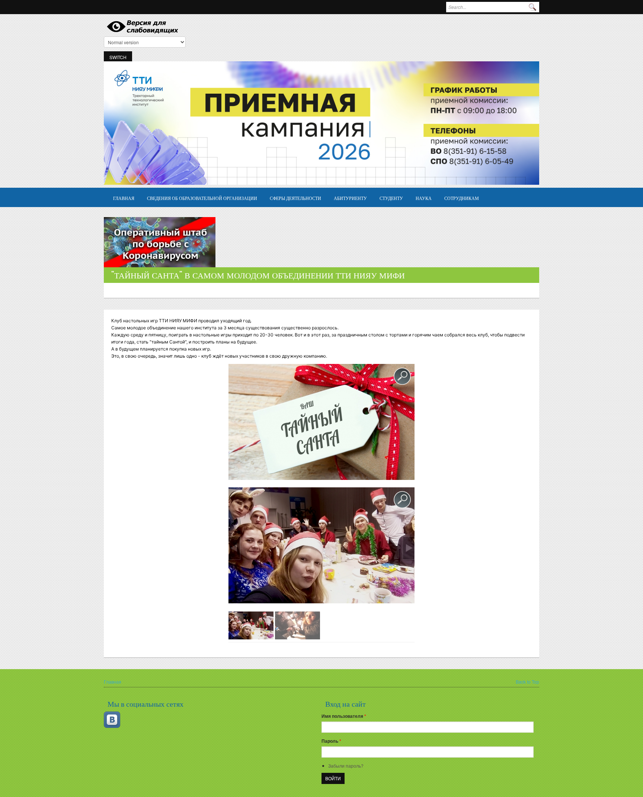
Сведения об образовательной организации (202, 198)
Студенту (391, 198)
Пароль (331, 741)
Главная (123, 198)
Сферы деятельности (295, 198)
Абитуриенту (350, 198)
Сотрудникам (461, 198)
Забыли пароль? (346, 765)
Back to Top (527, 681)
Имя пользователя (344, 716)
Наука (424, 198)
